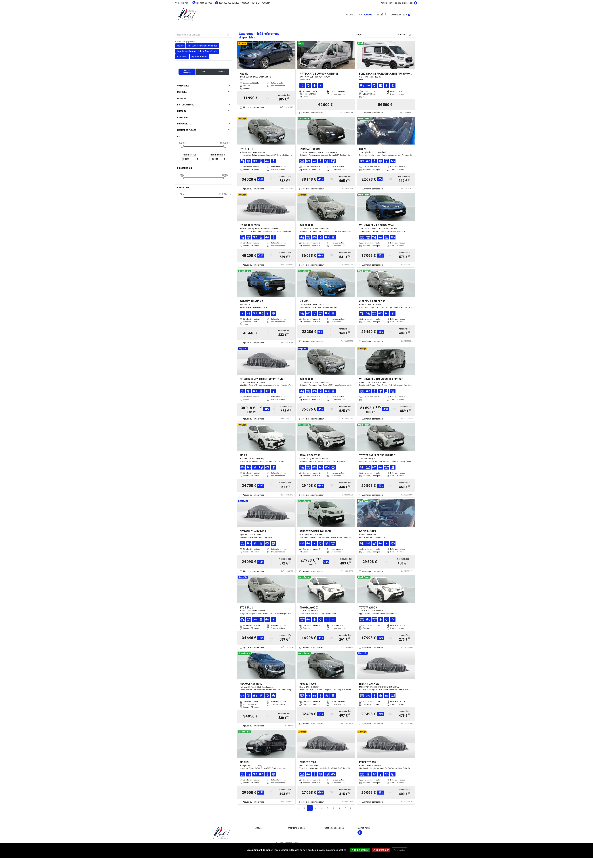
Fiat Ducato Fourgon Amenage (202, 45)
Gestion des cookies (334, 828)
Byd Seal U (182, 56)
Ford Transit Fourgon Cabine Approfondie (197, 51)
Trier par (359, 34)
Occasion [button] (221, 72)
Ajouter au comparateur (253, 107)
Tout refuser (382, 850)
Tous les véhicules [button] (187, 71)
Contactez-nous (182, 3)
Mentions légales (296, 828)
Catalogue (365, 14)
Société (381, 14)
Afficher (401, 34)
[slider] (182, 146)
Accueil (350, 14)
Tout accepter (360, 850)
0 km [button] (204, 72)
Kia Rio (180, 45)
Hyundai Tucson (199, 56)
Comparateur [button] (400, 14)
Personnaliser (399, 850)
